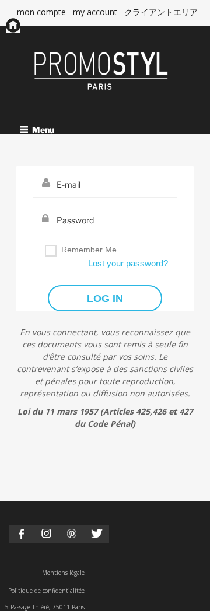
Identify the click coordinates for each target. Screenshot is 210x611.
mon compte (41, 11)
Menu (43, 129)
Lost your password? (128, 263)
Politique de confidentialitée (46, 591)
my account (95, 11)
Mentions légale (63, 572)
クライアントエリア (161, 11)
